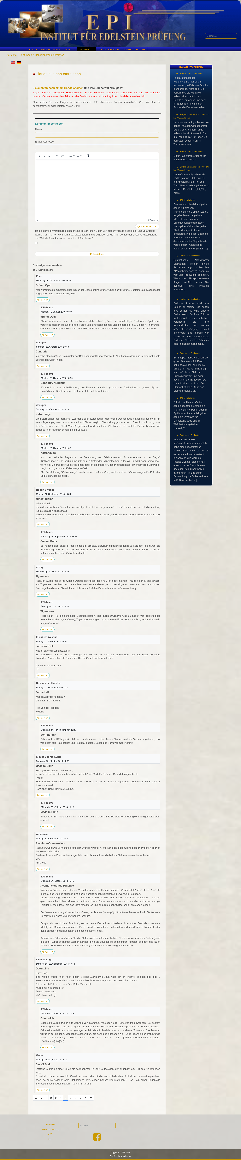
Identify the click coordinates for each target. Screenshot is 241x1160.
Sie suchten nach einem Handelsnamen (58, 88)
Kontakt (140, 49)
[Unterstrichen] (44, 156)
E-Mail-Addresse (45, 141)
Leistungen (85, 49)
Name (39, 129)
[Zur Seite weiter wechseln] (85, 1098)
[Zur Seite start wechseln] (36, 1098)
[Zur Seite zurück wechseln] (41, 1098)
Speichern (98, 253)
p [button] (37, 220)
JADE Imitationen (187, 199)
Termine (127, 49)
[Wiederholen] (62, 156)
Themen (68, 49)
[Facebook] (97, 1139)
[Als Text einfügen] (88, 156)
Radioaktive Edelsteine (189, 255)
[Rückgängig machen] (57, 156)
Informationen (49, 49)
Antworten (42, 299)
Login (50, 1139)
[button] (71, 156)
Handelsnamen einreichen (191, 73)
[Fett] (39, 156)
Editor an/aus (148, 226)
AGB (50, 1134)
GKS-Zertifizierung (108, 49)
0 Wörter (152, 220)
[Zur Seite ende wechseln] (91, 1098)
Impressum (50, 1124)
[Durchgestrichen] (49, 156)
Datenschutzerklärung (50, 1129)
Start (31, 49)
